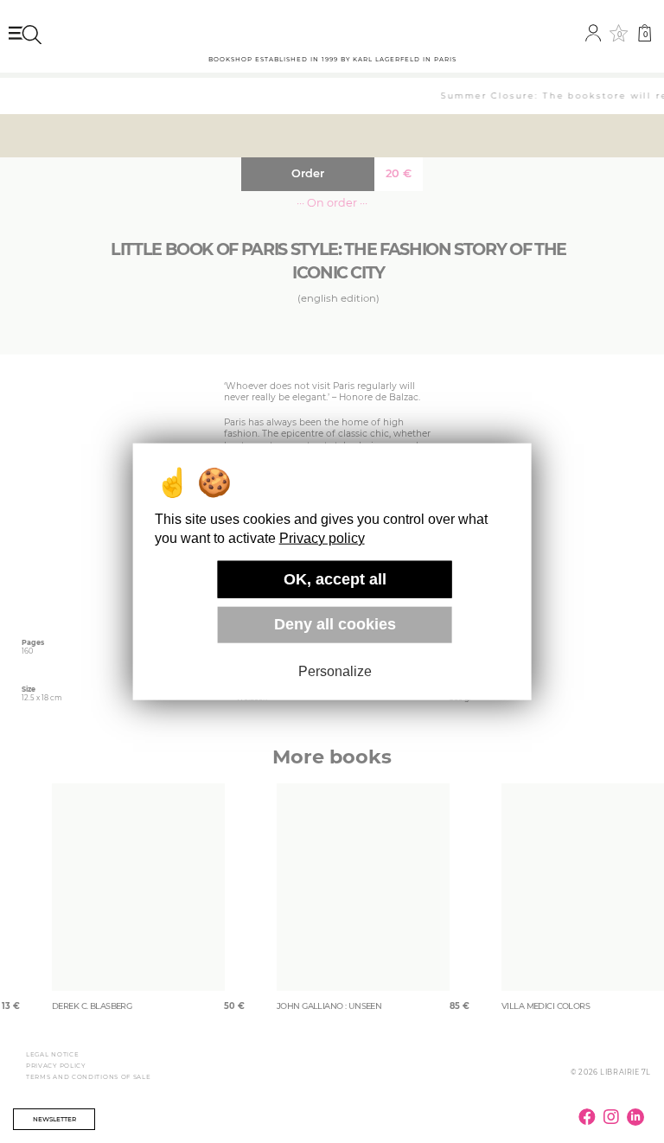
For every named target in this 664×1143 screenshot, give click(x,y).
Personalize (335, 671)
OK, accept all (335, 579)
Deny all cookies (335, 624)
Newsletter (54, 1119)
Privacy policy (322, 538)
